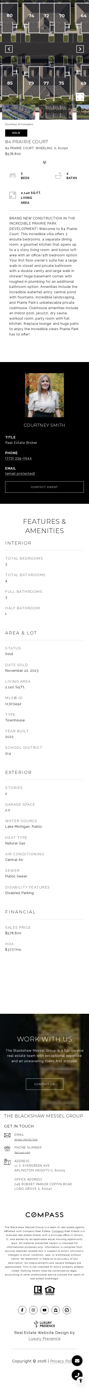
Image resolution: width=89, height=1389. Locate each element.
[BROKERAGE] (67, 1310)
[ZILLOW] (56, 1310)
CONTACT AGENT (44, 487)
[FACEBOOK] (22, 1310)
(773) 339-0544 (18, 458)
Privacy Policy (63, 1361)
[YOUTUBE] (44, 1310)
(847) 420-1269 (22, 1152)
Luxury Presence (45, 1338)
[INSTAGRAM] (33, 1310)
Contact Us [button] (44, 1084)
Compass (58, 1231)
